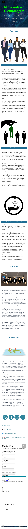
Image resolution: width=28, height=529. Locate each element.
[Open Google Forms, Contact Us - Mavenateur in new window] (24, 446)
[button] (14, 65)
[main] (14, 9)
